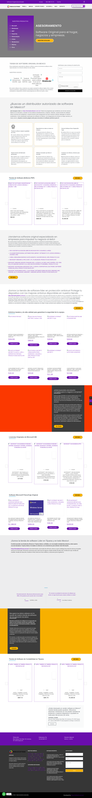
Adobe (29, 756)
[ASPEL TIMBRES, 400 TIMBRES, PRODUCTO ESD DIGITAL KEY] (54, 674)
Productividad (31, 767)
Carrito (59, 2)
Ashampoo (41, 759)
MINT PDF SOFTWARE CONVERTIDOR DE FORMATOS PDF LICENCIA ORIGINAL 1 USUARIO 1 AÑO (19, 213)
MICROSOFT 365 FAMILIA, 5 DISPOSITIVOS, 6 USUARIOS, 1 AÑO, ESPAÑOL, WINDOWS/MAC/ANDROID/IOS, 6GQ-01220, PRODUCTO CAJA (46, 475)
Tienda (24, 6)
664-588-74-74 (50, 2)
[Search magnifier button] (84, 6)
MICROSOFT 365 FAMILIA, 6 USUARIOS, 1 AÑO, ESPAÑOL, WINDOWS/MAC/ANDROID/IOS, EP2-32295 (20, 474)
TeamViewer (39, 760)
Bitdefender (15, 28)
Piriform (34, 760)
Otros (13, 47)
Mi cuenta (49, 6)
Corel (32, 756)
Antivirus (34, 770)
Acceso (41, 2)
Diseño (32, 768)
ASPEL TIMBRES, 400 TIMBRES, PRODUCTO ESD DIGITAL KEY (46, 693)
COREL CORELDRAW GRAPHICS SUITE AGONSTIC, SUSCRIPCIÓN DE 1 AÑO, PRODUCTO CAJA (34, 257)
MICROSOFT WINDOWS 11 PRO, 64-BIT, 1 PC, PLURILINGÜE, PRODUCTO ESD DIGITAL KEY (33, 259)
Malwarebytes (15, 36)
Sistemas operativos (40, 770)
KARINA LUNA (33, 600)
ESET (13, 31)
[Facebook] (84, 2)
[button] (11, 80)
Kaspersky (14, 33)
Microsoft (14, 25)
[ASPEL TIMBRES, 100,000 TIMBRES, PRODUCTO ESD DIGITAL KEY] (28, 674)
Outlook (42, 767)
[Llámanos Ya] (35, 738)
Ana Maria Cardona (67, 600)
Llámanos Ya (43, 737)
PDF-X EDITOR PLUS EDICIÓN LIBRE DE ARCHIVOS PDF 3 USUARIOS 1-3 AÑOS (30, 250)
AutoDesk (30, 760)
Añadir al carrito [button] (28, 196)
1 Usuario (14, 208)
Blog (56, 6)
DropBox (34, 757)
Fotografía (36, 768)
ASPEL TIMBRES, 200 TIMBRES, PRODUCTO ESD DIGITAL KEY (72, 693)
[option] (20, 203)
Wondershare (15, 42)
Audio (29, 768)
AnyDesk (38, 757)
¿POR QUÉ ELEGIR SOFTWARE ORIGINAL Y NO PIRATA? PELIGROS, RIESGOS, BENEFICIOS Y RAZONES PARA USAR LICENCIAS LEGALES (55, 763)
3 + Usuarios (40, 208)
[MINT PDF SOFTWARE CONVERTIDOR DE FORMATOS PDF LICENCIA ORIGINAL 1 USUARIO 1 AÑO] (28, 193)
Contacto (62, 6)
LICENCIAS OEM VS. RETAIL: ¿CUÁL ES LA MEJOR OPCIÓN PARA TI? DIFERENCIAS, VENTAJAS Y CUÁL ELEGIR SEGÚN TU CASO (55, 756)
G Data (13, 39)
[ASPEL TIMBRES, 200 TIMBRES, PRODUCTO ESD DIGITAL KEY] (80, 674)
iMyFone (14, 44)
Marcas (31, 6)
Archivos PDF (37, 767)
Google (33, 753)
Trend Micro (35, 755)
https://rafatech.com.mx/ (77, 795)
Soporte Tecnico (39, 6)
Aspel (21, 690)
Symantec (30, 755)
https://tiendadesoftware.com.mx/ (32, 111)
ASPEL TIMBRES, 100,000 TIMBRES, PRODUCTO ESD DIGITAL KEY (20, 694)
